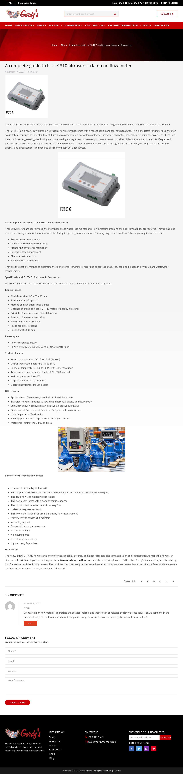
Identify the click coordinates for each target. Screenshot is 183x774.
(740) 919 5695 (150, 2)
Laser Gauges (24, 25)
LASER (41, 25)
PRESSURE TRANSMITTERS (123, 25)
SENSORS (54, 25)
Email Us (132, 2)
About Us (117, 2)
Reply (30, 623)
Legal (52, 753)
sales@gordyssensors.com (102, 741)
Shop (52, 737)
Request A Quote (27, 2)
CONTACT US (161, 25)
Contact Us (55, 749)
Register (173, 2)
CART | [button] (168, 13)
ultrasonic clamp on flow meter (76, 560)
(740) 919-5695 (95, 737)
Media (147, 25)
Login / (165, 2)
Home (54, 45)
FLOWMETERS (72, 25)
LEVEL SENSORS (94, 25)
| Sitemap (116, 770)
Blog (63, 45)
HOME (8, 25)
